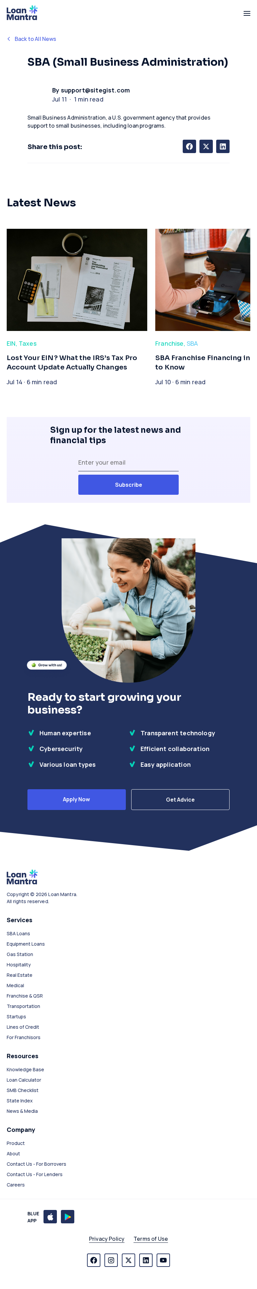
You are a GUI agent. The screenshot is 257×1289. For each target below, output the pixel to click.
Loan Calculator (24, 1080)
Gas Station (20, 954)
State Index (20, 1100)
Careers (16, 1184)
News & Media (22, 1111)
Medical (15, 985)
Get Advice (180, 799)
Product (16, 1143)
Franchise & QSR (25, 996)
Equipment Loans (26, 944)
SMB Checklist (22, 1090)
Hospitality (19, 964)
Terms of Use (151, 1238)
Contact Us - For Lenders (35, 1174)
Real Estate (19, 975)
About (13, 1153)
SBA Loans (18, 933)
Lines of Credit (23, 1027)
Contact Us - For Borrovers (36, 1164)
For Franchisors (23, 1037)
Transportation (23, 1006)
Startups (16, 1016)
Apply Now (76, 799)
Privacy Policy (106, 1238)
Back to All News (36, 39)
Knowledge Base (25, 1069)
